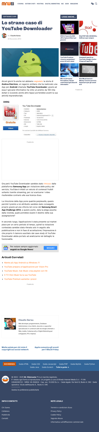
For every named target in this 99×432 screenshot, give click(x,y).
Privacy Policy (56, 411)
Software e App (9, 16)
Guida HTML (24, 364)
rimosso (47, 183)
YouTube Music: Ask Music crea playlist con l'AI (25, 271)
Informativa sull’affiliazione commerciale (67, 422)
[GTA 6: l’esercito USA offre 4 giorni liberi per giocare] (69, 27)
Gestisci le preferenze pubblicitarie (25, 390)
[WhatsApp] (50, 35)
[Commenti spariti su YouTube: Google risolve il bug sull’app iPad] (88, 49)
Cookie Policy (56, 415)
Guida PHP (63, 364)
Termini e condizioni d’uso (61, 407)
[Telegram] (56, 35)
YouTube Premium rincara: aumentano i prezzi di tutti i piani (67, 59)
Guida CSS (36, 364)
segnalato (38, 81)
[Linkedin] (45, 35)
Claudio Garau (15, 35)
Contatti (5, 418)
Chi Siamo (6, 407)
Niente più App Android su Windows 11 (22, 262)
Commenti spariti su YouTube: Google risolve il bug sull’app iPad (87, 59)
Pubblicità (6, 415)
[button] (96, 3)
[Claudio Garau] (5, 35)
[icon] (92, 4)
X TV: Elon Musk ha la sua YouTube (20, 275)
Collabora (5, 411)
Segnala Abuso (57, 418)
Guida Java (34, 367)
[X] (39, 35)
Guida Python (89, 364)
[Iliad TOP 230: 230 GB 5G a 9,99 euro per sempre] (88, 27)
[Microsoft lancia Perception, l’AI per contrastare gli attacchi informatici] (69, 70)
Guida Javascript (49, 364)
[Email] (56, 41)
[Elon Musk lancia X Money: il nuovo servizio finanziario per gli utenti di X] (88, 70)
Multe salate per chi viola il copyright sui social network (15, 348)
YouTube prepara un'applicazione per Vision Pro (26, 267)
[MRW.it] (8, 3)
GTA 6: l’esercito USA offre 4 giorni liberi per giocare (68, 38)
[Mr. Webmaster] (5, 379)
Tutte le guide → (62, 367)
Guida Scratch (47, 367)
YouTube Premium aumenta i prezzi (20, 279)
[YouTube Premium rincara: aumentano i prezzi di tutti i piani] (69, 49)
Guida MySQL (76, 364)
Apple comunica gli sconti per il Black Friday (47, 348)
